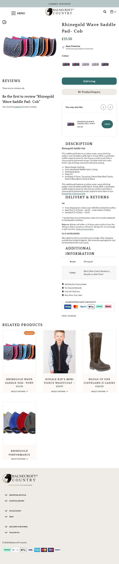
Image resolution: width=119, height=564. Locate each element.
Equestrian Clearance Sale (73, 193)
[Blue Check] (76, 64)
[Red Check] (105, 64)
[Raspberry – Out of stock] (95, 64)
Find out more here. (85, 229)
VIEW (107, 124)
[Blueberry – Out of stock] (85, 64)
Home (64, 315)
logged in (18, 106)
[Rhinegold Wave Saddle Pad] (29, 46)
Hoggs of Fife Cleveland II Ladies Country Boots (99, 383)
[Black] (66, 64)
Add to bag (89, 81)
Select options (18, 391)
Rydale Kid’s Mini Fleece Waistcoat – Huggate (59, 383)
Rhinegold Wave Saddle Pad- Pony (86, 122)
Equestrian (72, 315)
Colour (65, 55)
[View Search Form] (105, 11)
